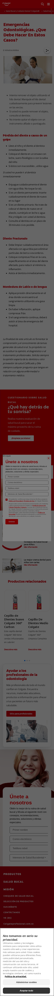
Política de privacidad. (16, 976)
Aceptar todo (26, 990)
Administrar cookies (26, 982)
